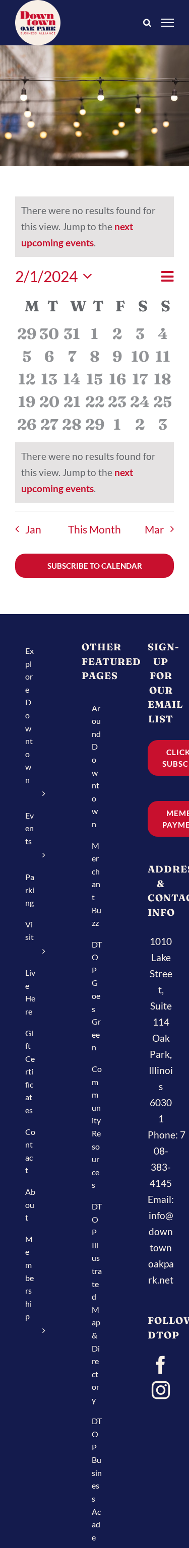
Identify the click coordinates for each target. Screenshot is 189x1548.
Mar (154, 529)
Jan (33, 529)
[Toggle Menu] (167, 22)
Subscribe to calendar (94, 565)
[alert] (94, 472)
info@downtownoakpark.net (161, 1247)
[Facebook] (161, 1365)
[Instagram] (161, 1390)
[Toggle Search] (147, 22)
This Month (94, 529)
